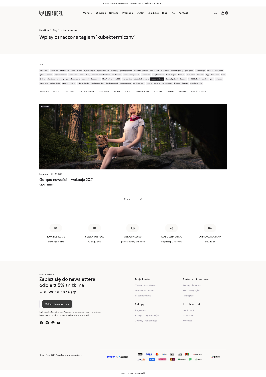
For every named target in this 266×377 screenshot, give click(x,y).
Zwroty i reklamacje (146, 320)
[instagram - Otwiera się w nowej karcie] (47, 323)
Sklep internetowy (132, 373)
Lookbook (188, 310)
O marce (188, 315)
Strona (127, 199)
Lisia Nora (44, 30)
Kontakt (187, 320)
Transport (188, 295)
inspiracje (182, 91)
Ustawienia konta (144, 290)
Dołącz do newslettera (57, 304)
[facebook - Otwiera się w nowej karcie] (41, 323)
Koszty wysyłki (191, 290)
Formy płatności (192, 285)
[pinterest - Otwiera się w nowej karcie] (53, 323)
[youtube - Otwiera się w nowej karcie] (59, 323)
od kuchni (158, 91)
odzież (128, 91)
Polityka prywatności (147, 315)
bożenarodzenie (142, 91)
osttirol (56, 91)
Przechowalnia (143, 295)
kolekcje (170, 91)
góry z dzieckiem (86, 91)
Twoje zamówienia (145, 285)
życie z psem (69, 91)
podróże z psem (198, 91)
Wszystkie (44, 91)
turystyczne (104, 91)
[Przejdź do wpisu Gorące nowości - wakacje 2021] (133, 136)
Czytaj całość (46, 184)
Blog (55, 30)
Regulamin (140, 310)
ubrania (117, 91)
